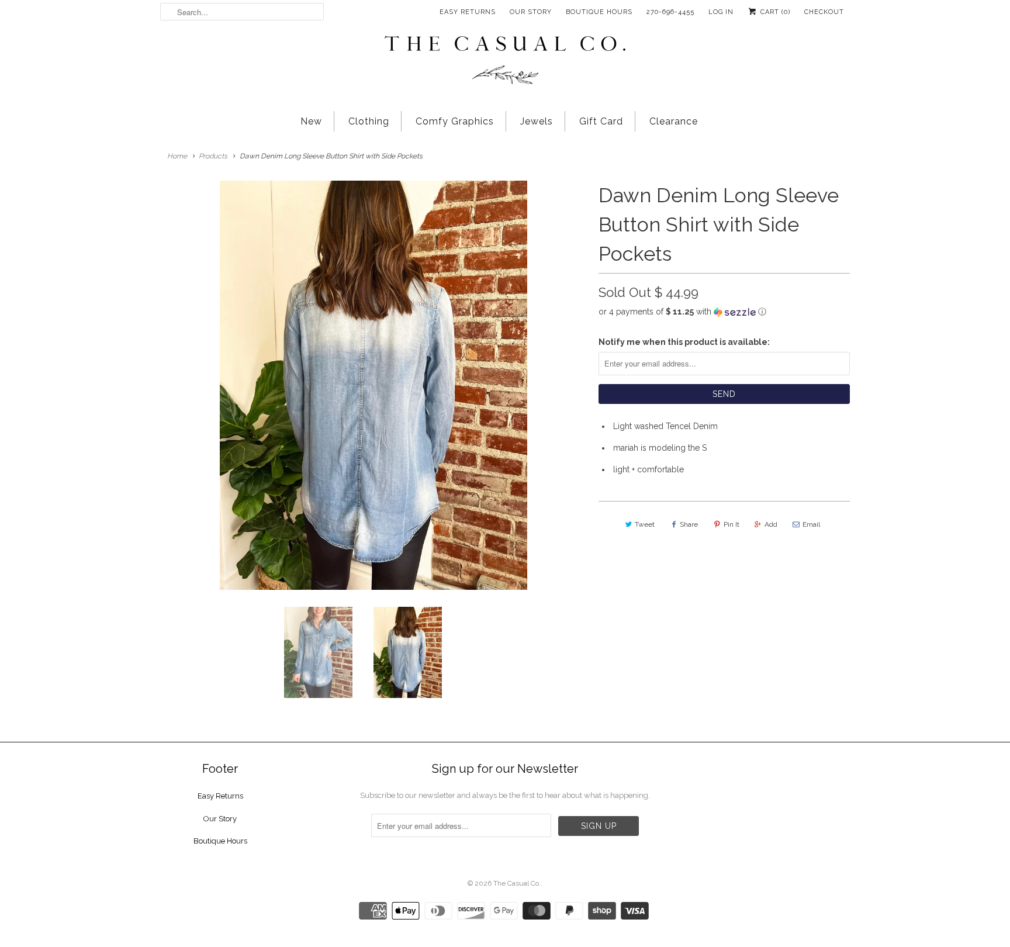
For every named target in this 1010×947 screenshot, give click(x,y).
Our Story (531, 12)
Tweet (645, 524)
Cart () (774, 12)
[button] (724, 311)
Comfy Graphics (455, 121)
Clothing (368, 121)
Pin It (731, 524)
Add (771, 524)
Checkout (824, 12)
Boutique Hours (599, 12)
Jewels (536, 121)
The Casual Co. (517, 883)
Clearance (673, 121)
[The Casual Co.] (505, 61)
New (311, 121)
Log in (721, 12)
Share (689, 524)
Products (213, 156)
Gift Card (601, 121)
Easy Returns (468, 12)
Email (811, 524)
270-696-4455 (670, 12)
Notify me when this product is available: (684, 342)
